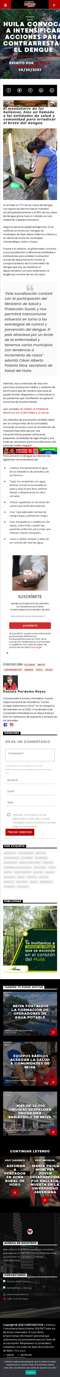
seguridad (46, 882)
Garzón (48, 862)
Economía (41, 858)
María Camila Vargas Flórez (19, 1030)
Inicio (10, 1355)
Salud (30, 19)
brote (41, 664)
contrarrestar (13, 670)
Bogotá (41, 853)
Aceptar (31, 1372)
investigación (23, 872)
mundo (50, 872)
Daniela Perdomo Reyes (32, 64)
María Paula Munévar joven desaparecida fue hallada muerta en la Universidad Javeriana (45, 1179)
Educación (10, 862)
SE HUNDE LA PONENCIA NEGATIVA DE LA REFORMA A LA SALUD (26, 411)
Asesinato (10, 853)
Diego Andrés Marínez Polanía (20, 1080)
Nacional (9, 877)
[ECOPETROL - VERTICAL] (30, 939)
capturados (11, 858)
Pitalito (32, 877)
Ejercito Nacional (30, 862)
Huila (39, 670)
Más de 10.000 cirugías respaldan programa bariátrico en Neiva (30, 1111)
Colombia (27, 858)
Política (9, 882)
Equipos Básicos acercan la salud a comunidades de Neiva (30, 1061)
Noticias (26, 1355)
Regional (22, 882)
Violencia (23, 886)
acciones (29, 664)
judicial (38, 872)
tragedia (9, 886)
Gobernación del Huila (17, 867)
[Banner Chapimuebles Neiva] (30, 103)
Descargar (36, 647)
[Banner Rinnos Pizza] (30, 450)
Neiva (21, 877)
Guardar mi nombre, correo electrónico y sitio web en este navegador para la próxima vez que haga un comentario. (34, 815)
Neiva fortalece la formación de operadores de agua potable (30, 1011)
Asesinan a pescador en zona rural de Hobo (15, 1175)
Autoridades (26, 853)
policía (44, 877)
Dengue (29, 670)
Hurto (8, 872)
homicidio (40, 867)
